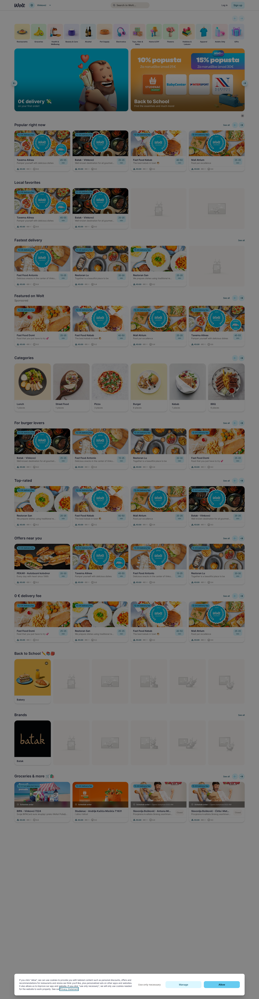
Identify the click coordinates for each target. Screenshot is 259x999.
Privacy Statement (69, 989)
